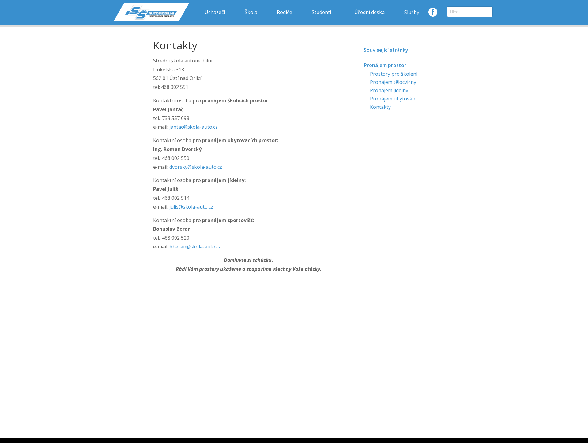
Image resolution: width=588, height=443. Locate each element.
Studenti (321, 12)
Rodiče (284, 12)
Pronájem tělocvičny (393, 82)
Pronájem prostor (385, 65)
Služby (411, 12)
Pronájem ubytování (393, 98)
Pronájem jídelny (389, 90)
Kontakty (380, 107)
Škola (251, 12)
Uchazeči (215, 12)
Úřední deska (369, 12)
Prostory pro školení (393, 73)
